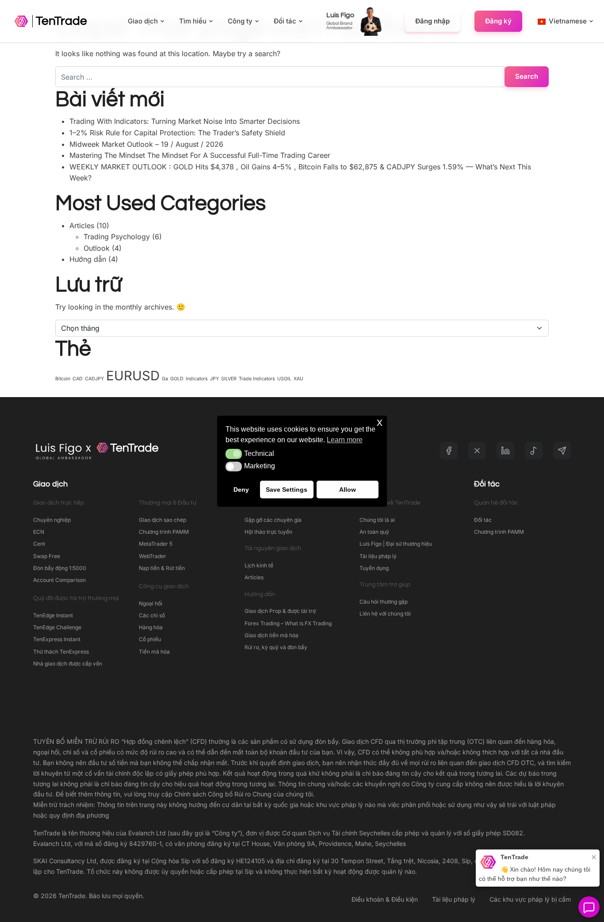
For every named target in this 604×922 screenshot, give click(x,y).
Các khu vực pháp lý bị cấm (530, 899)
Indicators (197, 379)
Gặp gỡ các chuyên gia (273, 519)
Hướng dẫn (87, 259)
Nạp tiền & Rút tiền (162, 568)
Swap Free (46, 556)
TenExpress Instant (56, 639)
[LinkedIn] (505, 450)
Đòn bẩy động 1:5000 (59, 568)
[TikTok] (534, 450)
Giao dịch (143, 21)
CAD (78, 379)
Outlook (97, 248)
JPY (214, 379)
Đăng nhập (432, 21)
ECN (38, 531)
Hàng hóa (151, 627)
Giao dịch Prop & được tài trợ (280, 611)
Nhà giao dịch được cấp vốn (67, 663)
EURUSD (133, 375)
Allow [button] (347, 489)
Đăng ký (498, 21)
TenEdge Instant (53, 615)
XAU (298, 379)
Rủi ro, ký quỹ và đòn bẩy (276, 647)
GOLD (176, 379)
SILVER (229, 379)
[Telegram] (562, 450)
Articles (81, 225)
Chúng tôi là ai (377, 519)
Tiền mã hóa (154, 651)
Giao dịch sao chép (162, 519)
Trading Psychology (117, 236)
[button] (234, 454)
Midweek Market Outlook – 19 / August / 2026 (146, 144)
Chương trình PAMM (164, 531)
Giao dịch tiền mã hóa (271, 635)
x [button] (379, 422)
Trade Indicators (257, 379)
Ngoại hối (150, 603)
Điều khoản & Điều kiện (385, 899)
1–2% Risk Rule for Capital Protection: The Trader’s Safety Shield (177, 132)
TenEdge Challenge (57, 627)
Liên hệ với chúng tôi (385, 613)
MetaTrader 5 (155, 543)
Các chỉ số (152, 615)
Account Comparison (59, 580)
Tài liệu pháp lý (378, 556)
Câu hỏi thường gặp (383, 601)
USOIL (284, 379)
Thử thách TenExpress (61, 651)
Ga (165, 379)
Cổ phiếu (150, 639)
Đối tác (285, 21)
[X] (477, 450)
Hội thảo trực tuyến (268, 531)
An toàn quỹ (374, 531)
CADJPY (94, 379)
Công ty (240, 21)
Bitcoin (62, 379)
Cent (39, 543)
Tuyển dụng (374, 568)
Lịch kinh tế (259, 565)
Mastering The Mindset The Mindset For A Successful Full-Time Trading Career (199, 155)
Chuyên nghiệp (52, 519)
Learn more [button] (345, 440)
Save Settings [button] (286, 489)
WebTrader (152, 556)
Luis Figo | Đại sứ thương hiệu (395, 543)
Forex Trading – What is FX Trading (288, 623)
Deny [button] (241, 489)
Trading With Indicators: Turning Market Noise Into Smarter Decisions (184, 121)
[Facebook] (449, 450)
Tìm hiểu (192, 21)
